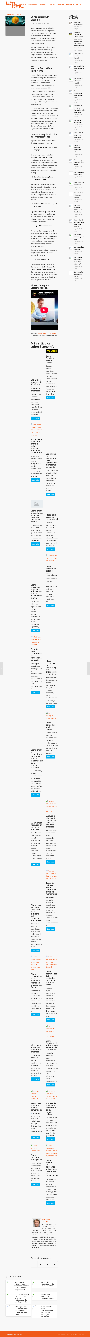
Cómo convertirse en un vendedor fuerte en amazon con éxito (36, 980)
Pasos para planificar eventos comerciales (36, 1106)
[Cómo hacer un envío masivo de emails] (1, 668)
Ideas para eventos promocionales (53, 517)
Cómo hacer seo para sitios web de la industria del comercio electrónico (36, 913)
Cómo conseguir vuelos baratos (50, 725)
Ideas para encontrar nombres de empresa (36, 1048)
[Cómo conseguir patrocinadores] (88, 668)
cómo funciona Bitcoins (47, 333)
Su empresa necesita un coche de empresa (36, 826)
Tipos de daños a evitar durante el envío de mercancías (51, 888)
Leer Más (35, 418)
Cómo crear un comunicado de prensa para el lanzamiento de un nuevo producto (37, 758)
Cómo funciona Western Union (50, 359)
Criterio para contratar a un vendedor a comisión (36, 654)
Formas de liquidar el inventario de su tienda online (51, 1109)
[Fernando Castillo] (36, 1227)
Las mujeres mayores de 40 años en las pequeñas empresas (36, 385)
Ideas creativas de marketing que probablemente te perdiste (53, 667)
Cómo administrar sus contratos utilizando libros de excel (51, 978)
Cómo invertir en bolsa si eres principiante (51, 571)
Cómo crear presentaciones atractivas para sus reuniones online (38, 516)
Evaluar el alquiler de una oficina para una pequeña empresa (51, 821)
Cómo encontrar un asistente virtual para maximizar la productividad (52, 1168)
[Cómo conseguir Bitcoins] (15, 26)
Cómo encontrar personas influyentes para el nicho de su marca (36, 591)
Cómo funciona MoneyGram (37, 1157)
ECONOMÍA (45, 23)
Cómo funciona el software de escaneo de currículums (52, 1045)
